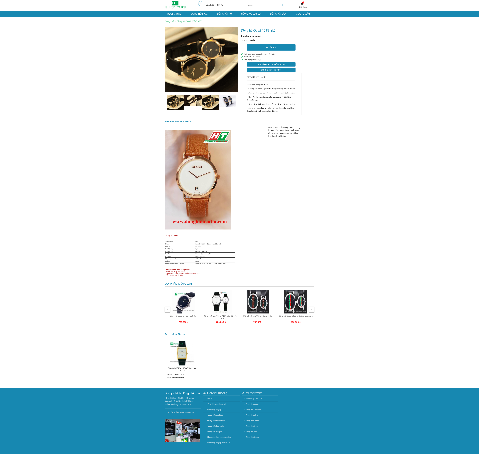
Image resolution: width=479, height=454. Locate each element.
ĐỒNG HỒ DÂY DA (251, 13)
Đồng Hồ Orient (252, 426)
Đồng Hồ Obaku (252, 437)
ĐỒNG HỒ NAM (199, 13)
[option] (201, 59)
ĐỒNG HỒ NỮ (224, 13)
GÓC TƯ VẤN (303, 13)
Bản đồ (210, 398)
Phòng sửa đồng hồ (214, 431)
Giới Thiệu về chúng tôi (216, 404)
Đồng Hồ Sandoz (252, 404)
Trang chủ (169, 21)
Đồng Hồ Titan (251, 431)
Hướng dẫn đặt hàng (215, 415)
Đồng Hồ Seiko (252, 415)
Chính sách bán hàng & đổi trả (219, 437)
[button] (167, 59)
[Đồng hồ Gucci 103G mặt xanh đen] (258, 301)
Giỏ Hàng (303, 7)
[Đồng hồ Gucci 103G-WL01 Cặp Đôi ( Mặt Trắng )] (221, 301)
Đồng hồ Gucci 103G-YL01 (189, 21)
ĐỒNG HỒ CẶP (278, 13)
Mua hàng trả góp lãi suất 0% (271, 64)
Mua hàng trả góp (214, 409)
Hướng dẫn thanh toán (271, 70)
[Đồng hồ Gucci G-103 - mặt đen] (183, 301)
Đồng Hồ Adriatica (253, 409)
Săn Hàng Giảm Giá (254, 398)
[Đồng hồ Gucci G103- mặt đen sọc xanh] (295, 301)
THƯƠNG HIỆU (173, 13)
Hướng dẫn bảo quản (215, 426)
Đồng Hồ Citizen (252, 420)
